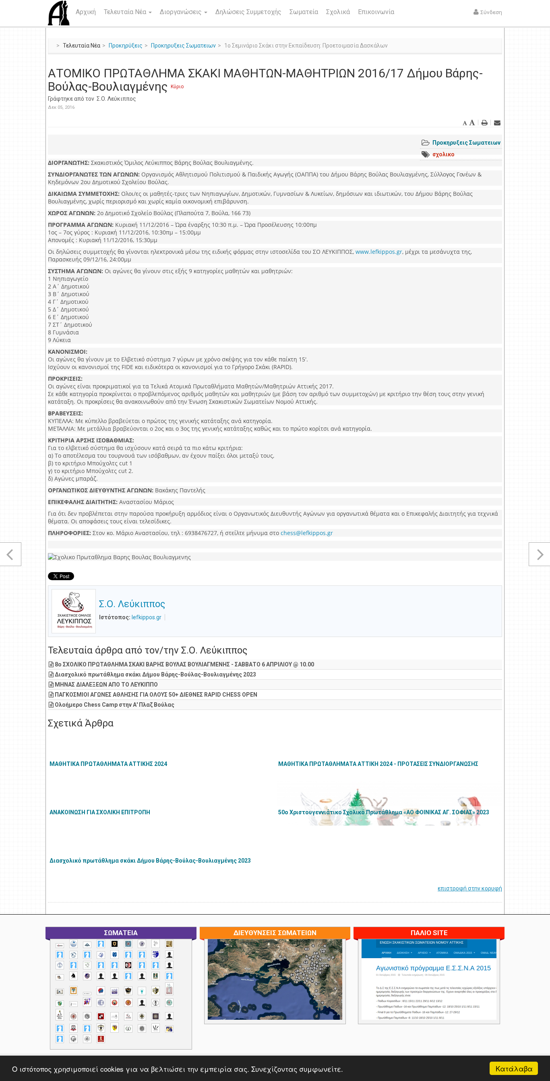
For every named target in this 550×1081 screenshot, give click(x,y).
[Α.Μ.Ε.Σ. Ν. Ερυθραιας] (142, 944)
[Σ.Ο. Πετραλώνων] (73, 1028)
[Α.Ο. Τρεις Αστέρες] (169, 954)
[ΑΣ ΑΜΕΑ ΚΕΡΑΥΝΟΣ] (101, 976)
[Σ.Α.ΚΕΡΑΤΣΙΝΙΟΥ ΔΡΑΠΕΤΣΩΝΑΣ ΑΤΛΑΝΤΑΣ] (142, 1002)
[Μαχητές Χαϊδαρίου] (128, 990)
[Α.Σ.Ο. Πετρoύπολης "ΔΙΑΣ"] (60, 977)
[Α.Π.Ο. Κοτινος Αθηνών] (87, 965)
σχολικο (443, 154)
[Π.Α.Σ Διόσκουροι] (155, 991)
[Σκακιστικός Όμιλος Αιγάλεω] (73, 1039)
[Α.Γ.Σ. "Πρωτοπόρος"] (87, 945)
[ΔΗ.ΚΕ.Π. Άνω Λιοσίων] (155, 976)
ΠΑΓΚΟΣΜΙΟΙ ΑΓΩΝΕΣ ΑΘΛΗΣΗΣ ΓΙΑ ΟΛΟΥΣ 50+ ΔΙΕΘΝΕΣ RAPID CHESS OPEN (156, 694)
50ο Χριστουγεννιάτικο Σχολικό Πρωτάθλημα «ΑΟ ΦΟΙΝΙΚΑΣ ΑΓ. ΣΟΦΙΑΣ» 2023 (383, 812)
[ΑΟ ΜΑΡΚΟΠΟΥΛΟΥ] (87, 976)
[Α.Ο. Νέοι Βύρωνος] (114, 954)
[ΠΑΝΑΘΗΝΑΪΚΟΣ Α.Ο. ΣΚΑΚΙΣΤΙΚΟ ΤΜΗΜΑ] (60, 1003)
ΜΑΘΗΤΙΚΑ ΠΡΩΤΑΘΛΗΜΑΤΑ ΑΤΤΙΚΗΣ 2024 (108, 764)
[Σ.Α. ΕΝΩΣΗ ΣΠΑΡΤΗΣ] (128, 1002)
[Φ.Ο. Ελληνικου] (101, 1039)
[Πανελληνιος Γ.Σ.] (73, 1004)
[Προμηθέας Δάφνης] (114, 1002)
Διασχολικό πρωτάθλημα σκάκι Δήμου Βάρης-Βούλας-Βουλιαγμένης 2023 (155, 674)
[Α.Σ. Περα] (155, 965)
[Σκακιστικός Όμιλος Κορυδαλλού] (87, 1039)
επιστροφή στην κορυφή (470, 888)
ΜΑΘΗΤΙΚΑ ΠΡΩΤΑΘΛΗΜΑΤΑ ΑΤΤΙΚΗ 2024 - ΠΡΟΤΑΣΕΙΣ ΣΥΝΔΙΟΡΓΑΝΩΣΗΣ (378, 764)
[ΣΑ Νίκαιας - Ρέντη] (128, 1029)
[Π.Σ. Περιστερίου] (169, 989)
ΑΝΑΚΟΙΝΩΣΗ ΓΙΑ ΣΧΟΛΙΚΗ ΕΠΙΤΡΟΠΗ (100, 812)
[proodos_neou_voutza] (73, 944)
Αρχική (86, 12)
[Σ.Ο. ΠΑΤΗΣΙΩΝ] (169, 1016)
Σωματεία (303, 12)
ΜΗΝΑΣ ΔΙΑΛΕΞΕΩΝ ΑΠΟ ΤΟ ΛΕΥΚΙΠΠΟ (106, 684)
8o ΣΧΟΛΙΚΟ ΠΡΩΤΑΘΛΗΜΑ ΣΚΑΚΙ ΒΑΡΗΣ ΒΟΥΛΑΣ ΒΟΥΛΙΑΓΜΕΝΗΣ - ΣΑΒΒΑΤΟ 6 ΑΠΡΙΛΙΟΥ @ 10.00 (184, 664)
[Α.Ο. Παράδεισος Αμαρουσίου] (142, 954)
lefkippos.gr (146, 617)
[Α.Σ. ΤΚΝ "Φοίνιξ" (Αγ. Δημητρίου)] (169, 965)
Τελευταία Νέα (126, 12)
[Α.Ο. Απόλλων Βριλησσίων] (169, 944)
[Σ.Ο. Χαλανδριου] (114, 1028)
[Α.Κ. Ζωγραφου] (128, 944)
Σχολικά (338, 12)
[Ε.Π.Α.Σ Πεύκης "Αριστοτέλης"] (87, 993)
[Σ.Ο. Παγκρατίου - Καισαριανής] (155, 1016)
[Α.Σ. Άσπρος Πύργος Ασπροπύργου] (114, 965)
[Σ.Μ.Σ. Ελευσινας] (155, 1003)
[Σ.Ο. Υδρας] (101, 1027)
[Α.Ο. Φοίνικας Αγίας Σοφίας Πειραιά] (60, 965)
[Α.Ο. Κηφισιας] (87, 954)
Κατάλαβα (514, 1068)
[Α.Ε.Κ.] (114, 944)
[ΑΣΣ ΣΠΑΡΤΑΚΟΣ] (114, 976)
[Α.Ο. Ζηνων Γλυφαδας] (73, 955)
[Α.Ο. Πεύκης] (155, 954)
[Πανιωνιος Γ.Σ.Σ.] (87, 1001)
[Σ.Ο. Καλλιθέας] (114, 1016)
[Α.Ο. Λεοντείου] (101, 955)
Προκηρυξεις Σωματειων (183, 45)
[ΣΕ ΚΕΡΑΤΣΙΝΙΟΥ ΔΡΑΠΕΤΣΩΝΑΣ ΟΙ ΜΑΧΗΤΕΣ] (142, 1028)
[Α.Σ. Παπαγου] (142, 965)
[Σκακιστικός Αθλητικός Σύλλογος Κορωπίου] (169, 1028)
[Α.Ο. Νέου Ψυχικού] (128, 954)
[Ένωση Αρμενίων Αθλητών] (101, 991)
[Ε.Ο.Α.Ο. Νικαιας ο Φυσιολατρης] (60, 991)
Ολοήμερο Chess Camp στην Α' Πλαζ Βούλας (114, 704)
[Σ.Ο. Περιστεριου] (60, 1028)
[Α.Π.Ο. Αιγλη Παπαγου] (73, 965)
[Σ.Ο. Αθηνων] (60, 1015)
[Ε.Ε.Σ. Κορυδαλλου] (169, 976)
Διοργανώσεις (181, 12)
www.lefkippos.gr (379, 251)
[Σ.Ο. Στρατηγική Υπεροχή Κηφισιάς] (87, 1028)
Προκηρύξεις (126, 45)
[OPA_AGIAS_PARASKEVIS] (60, 945)
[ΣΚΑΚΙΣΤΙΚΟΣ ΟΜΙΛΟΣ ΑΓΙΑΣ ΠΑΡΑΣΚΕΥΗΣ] (60, 1039)
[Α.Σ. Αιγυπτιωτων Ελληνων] (101, 965)
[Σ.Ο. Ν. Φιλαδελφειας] (142, 1016)
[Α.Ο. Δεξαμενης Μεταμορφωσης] (60, 954)
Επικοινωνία (376, 12)
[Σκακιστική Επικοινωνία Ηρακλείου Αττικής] (155, 1027)
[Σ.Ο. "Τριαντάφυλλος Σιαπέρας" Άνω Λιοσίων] (169, 1002)
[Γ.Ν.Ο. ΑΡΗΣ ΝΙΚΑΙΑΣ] (142, 976)
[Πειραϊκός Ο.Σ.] (101, 1002)
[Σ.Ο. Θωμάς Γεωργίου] (101, 1016)
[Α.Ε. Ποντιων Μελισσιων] (101, 944)
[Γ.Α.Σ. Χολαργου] (128, 976)
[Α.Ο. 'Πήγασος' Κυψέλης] (155, 943)
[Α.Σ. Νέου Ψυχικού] (128, 965)
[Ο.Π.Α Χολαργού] (142, 991)
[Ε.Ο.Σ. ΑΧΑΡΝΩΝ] (73, 991)
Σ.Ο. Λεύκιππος (116, 98)
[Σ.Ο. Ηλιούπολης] (87, 1016)
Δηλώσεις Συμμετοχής (248, 12)
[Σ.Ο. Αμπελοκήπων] (73, 1016)
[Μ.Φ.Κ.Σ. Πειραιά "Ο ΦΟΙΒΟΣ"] (114, 992)
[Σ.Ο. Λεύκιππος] (128, 1016)
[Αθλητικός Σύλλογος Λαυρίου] (73, 975)
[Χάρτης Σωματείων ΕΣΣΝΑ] (294, 989)
